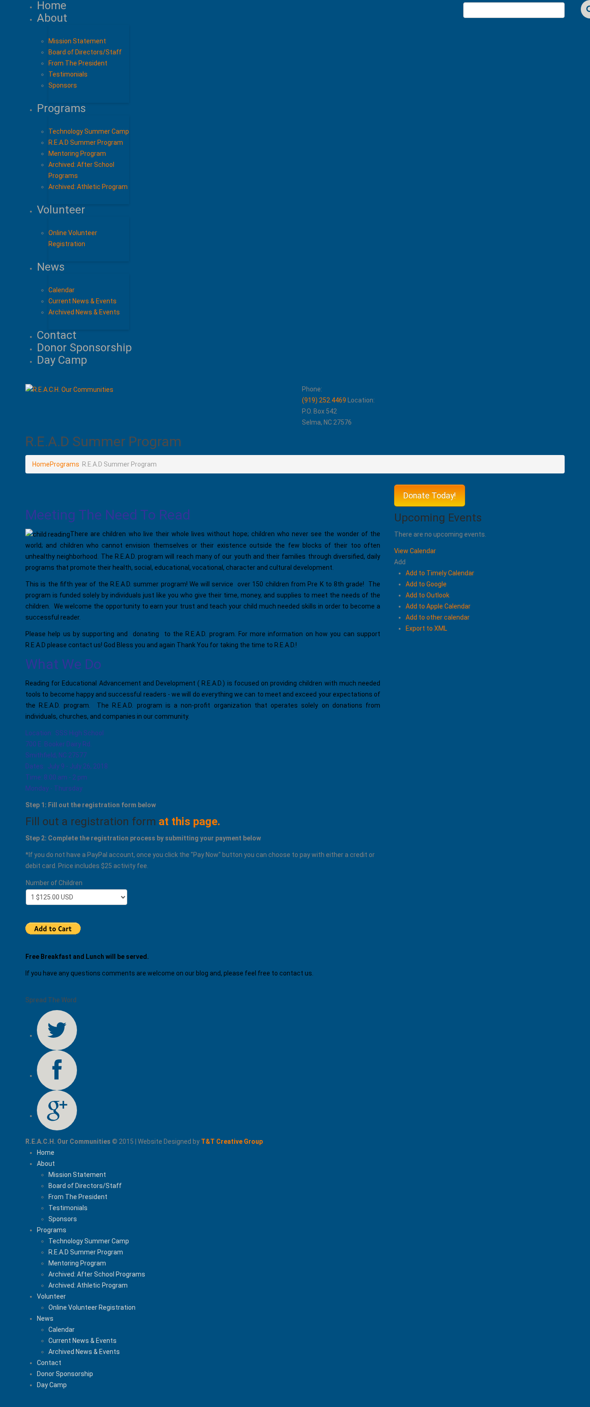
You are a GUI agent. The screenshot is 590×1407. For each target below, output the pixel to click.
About (52, 18)
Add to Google (426, 584)
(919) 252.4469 (324, 400)
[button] (400, 562)
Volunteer (61, 209)
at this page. (189, 821)
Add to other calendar (438, 617)
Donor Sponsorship (84, 347)
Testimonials (68, 74)
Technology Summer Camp (88, 131)
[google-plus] (57, 1110)
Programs (61, 108)
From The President (77, 63)
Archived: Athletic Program (88, 186)
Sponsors (62, 85)
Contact (57, 335)
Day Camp (62, 360)
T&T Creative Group (232, 1141)
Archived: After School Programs (96, 1274)
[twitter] (57, 1030)
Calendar (61, 290)
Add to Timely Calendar (440, 573)
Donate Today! (429, 495)
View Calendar (415, 551)
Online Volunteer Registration (92, 1307)
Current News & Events (82, 301)
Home (41, 464)
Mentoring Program (77, 153)
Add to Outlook (427, 595)
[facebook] (57, 1070)
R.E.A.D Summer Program (85, 142)
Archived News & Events (84, 312)
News (51, 266)
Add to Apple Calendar (438, 606)
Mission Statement (77, 41)
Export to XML (426, 628)
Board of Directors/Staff (85, 52)
